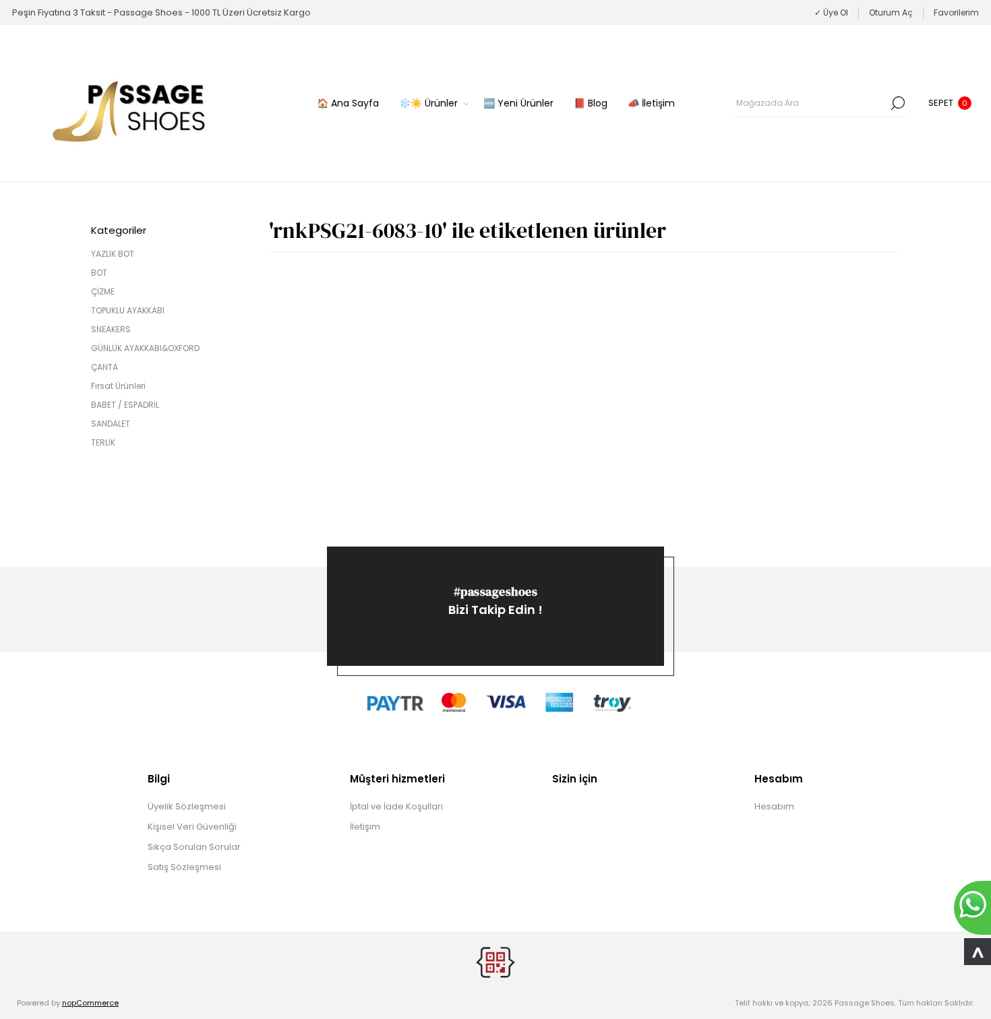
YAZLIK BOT (112, 253)
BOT (99, 272)
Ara (898, 103)
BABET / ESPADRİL (125, 404)
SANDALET (110, 423)
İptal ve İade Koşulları (396, 806)
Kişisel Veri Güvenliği (192, 826)
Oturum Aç (891, 12)
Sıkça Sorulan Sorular (194, 846)
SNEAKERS (111, 329)
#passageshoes (496, 591)
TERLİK (103, 442)
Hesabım (774, 806)
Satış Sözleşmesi (184, 867)
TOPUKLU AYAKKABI (127, 310)
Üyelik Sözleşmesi (187, 806)
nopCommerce (90, 1002)
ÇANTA (104, 367)
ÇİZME (103, 291)
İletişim (365, 826)
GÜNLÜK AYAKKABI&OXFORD (145, 348)
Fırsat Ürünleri (118, 386)
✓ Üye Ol (831, 12)
